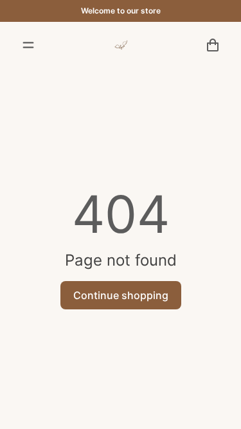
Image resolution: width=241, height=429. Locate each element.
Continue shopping (120, 295)
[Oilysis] (121, 45)
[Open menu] (28, 45)
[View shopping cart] (213, 45)
